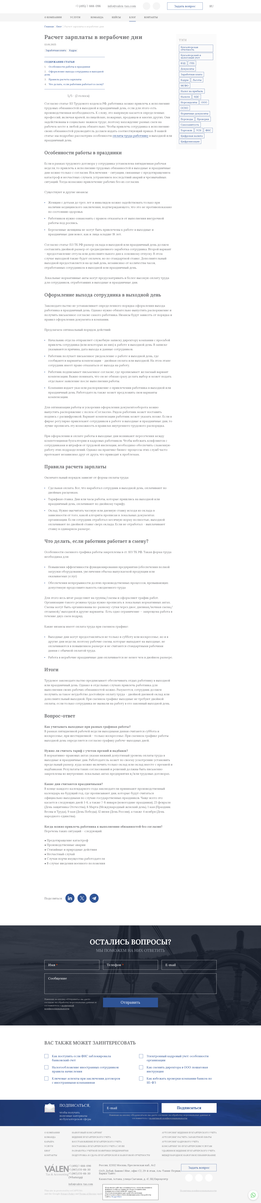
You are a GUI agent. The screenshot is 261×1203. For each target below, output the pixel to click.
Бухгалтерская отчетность (189, 48)
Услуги (48, 1146)
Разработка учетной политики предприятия (100, 1150)
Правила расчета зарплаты (65, 79)
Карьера (49, 1141)
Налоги (185, 96)
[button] (253, 1195)
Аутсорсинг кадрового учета (180, 1141)
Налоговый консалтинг (87, 1132)
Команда (50, 1137)
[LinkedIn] (69, 898)
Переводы (187, 119)
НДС (196, 96)
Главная (49, 26)
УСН (198, 130)
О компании (52, 1132)
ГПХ (192, 63)
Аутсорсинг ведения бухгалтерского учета (189, 1132)
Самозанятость (190, 124)
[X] (82, 898)
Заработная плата (56, 50)
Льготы (197, 79)
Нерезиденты (189, 102)
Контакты (50, 1155)
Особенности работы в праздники (69, 66)
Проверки (203, 119)
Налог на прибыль (192, 91)
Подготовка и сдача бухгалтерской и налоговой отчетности (111, 1155)
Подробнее (116, 1196)
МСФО (184, 85)
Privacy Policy (68, 1193)
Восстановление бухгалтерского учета (97, 1141)
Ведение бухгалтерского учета (91, 1137)
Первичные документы (194, 113)
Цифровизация (190, 141)
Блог (59, 26)
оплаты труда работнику (130, 136)
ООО (204, 102)
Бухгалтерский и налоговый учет (191, 56)
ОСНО (184, 107)
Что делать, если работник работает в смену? (76, 84)
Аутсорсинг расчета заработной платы (187, 1137)
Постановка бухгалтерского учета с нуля (98, 1146)
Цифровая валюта (192, 135)
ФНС (208, 130)
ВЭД (183, 63)
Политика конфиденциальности (198, 1190)
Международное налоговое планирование (189, 1155)
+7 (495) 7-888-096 (88, 6)
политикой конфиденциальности (168, 1118)
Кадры (73, 50)
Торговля (186, 130)
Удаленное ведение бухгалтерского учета (188, 1150)
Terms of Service (88, 1193)
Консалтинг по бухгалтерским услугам (187, 1146)
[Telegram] (94, 898)
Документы (187, 68)
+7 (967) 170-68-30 (79, 1169)
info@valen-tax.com (122, 6)
